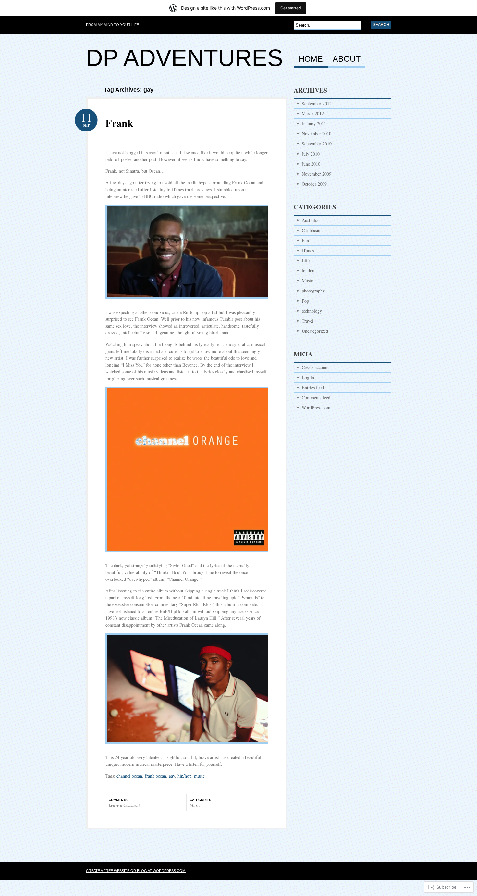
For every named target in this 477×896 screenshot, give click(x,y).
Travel (307, 321)
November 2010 (316, 134)
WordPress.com (316, 407)
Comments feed (316, 397)
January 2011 (314, 123)
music (199, 776)
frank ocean (155, 776)
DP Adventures (184, 58)
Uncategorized (315, 331)
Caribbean (311, 230)
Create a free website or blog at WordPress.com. (136, 871)
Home (311, 59)
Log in (308, 377)
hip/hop (184, 776)
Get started (290, 8)
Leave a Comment (124, 805)
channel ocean (129, 776)
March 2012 (313, 113)
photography (313, 291)
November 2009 (316, 174)
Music (195, 805)
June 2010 (311, 164)
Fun (305, 240)
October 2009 (314, 184)
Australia (310, 220)
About (347, 59)
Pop (305, 301)
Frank (119, 123)
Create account (315, 367)
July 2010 (311, 154)
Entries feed (313, 387)
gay (172, 776)
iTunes (308, 250)
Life (306, 260)
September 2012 (317, 103)
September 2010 (317, 144)
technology (312, 311)
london (308, 271)
